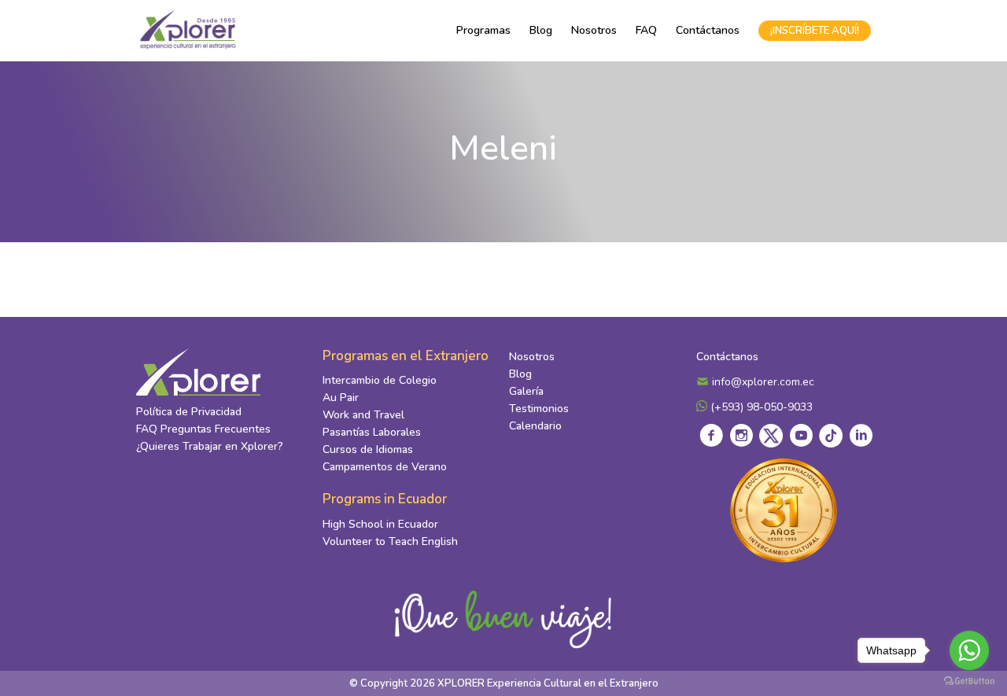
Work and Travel (363, 414)
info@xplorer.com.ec (761, 381)
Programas (483, 30)
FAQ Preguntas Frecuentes (203, 429)
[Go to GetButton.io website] (969, 680)
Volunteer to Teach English (390, 541)
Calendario (535, 425)
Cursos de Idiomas (368, 449)
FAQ (646, 30)
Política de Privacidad (189, 411)
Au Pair (341, 397)
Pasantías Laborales (372, 432)
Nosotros (594, 30)
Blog (540, 30)
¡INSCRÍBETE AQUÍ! (814, 31)
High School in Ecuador (380, 524)
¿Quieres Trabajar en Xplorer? (209, 446)
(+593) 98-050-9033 (760, 407)
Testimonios (539, 408)
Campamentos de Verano (385, 466)
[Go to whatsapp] (969, 650)
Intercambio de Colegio (380, 380)
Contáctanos (708, 30)
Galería (526, 391)
